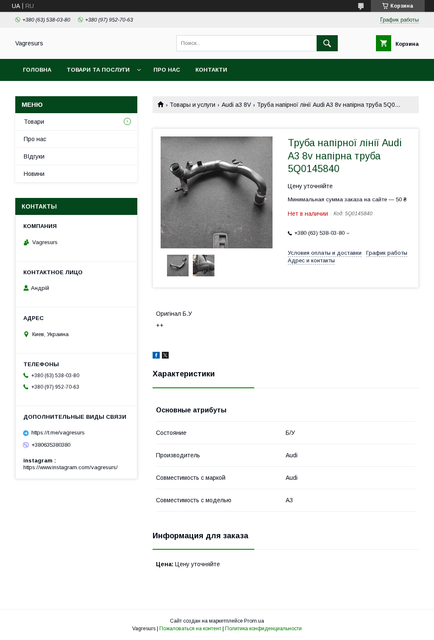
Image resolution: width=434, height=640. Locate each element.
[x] (165, 356)
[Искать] (327, 43)
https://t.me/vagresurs (58, 432)
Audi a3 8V (236, 104)
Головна (37, 70)
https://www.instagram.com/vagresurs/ (70, 467)
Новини (34, 173)
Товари (34, 121)
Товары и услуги (192, 104)
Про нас (166, 70)
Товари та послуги (98, 70)
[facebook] (156, 356)
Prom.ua (254, 621)
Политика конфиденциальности (263, 629)
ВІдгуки (34, 156)
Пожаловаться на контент (190, 629)
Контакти (211, 70)
